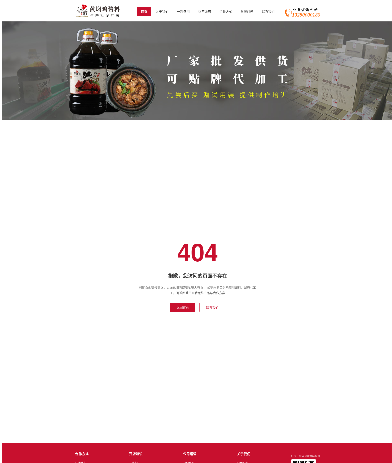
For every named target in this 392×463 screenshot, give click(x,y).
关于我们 (162, 11)
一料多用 (183, 11)
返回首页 (183, 307)
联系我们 (268, 11)
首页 (144, 11)
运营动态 (204, 11)
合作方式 (225, 11)
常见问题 (247, 11)
